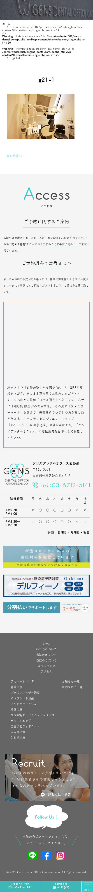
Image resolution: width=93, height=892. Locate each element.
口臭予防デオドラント (25, 726)
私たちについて (46, 649)
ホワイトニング (21, 720)
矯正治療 (17, 709)
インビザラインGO (23, 703)
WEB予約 (62, 886)
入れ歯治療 (18, 737)
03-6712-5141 (21, 886)
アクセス (46, 671)
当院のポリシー (46, 654)
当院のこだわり (46, 660)
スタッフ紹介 (46, 665)
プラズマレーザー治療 (25, 692)
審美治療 (17, 687)
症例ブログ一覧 (72, 687)
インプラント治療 (22, 698)
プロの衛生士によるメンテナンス (33, 715)
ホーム (46, 643)
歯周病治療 (18, 731)
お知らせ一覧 (71, 681)
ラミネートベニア (22, 681)
